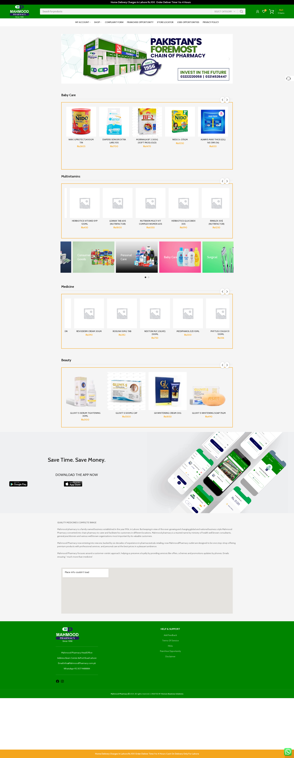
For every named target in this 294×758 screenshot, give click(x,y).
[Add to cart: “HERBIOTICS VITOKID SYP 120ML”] (94, 199)
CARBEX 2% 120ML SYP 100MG (147, 333)
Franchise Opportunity (170, 651)
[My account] (258, 11)
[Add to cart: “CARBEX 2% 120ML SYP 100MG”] (160, 310)
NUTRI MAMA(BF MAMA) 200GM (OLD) (213, 141)
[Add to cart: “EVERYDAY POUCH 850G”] (127, 118)
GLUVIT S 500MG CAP (85, 413)
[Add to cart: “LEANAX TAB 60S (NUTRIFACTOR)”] (127, 199)
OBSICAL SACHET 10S (180, 331)
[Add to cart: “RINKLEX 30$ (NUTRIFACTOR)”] (226, 199)
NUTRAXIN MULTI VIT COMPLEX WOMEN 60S (147, 222)
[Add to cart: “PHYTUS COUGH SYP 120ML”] (94, 310)
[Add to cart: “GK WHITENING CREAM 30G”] (143, 383)
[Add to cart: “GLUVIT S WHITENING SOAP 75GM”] (184, 383)
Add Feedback (170, 635)
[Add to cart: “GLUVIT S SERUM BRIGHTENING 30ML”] (225, 383)
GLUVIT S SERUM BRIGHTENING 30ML (209, 414)
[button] (65, 59)
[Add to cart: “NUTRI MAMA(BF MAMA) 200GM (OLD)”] (226, 118)
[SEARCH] (241, 11)
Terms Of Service (170, 640)
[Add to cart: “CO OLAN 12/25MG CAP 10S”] (127, 310)
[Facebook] (57, 681)
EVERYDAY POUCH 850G (114, 139)
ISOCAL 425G (81, 139)
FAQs (170, 646)
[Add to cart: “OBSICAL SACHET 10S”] (192, 310)
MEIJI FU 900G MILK (147, 139)
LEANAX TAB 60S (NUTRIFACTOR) (114, 222)
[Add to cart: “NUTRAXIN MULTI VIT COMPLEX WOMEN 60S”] (160, 199)
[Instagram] (62, 681)
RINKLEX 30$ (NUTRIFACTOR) (213, 222)
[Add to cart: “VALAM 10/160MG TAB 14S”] (226, 310)
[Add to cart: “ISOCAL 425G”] (94, 118)
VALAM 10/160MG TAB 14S (213, 331)
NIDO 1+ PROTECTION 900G (180, 141)
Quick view (94, 125)
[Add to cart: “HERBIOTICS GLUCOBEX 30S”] (193, 199)
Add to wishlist (94, 111)
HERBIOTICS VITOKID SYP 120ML (81, 222)
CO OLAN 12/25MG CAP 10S (114, 331)
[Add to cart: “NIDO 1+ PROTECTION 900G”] (192, 118)
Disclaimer (170, 656)
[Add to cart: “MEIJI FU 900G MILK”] (160, 118)
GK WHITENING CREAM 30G (126, 413)
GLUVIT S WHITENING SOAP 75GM (168, 413)
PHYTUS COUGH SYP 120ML (81, 333)
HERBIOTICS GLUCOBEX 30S (180, 222)
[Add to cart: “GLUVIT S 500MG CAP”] (102, 383)
